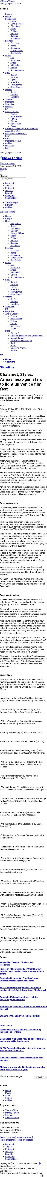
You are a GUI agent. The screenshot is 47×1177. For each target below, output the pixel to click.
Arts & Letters (12, 111)
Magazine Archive (13, 141)
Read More (5, 965)
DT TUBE (9, 145)
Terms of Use (11, 1110)
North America (17, 70)
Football (14, 77)
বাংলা (1, 171)
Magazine (9, 102)
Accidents (15, 38)
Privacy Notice (12, 1113)
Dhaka (13, 28)
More (7, 331)
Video (7, 1095)
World (8, 55)
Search (8, 1098)
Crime (13, 21)
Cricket (13, 75)
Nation (13, 236)
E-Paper (9, 205)
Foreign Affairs (17, 233)
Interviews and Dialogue (16, 133)
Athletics (14, 82)
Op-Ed (13, 92)
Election (14, 231)
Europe (13, 67)
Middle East (15, 65)
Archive (8, 143)
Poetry (13, 114)
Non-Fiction (15, 124)
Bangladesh (10, 19)
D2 (6, 109)
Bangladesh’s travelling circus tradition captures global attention (19, 998)
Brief (7, 136)
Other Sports (16, 87)
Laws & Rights (17, 24)
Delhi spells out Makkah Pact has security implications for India (20, 1030)
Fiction (13, 119)
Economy (14, 43)
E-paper (8, 14)
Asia (12, 58)
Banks (13, 46)
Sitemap (9, 1115)
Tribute (13, 121)
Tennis (13, 80)
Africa (13, 63)
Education (15, 26)
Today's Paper (11, 202)
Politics (13, 31)
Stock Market (16, 50)
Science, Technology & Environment (21, 128)
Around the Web (12, 131)
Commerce (15, 48)
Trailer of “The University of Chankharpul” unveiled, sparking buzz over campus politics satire (22, 971)
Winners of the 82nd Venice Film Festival (20, 1016)
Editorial (14, 94)
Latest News (6, 1025)
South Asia (15, 60)
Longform (14, 97)
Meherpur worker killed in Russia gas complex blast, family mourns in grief (22, 1068)
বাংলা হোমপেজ (40, 1077)
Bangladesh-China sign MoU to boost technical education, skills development (23, 1040)
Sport (7, 72)
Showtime (9, 104)
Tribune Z (9, 99)
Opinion (8, 89)
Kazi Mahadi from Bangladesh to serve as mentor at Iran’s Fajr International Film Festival (23, 988)
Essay (13, 126)
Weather (14, 33)
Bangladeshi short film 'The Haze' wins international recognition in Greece (19, 979)
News (7, 221)
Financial (9, 106)
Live (7, 148)
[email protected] (8, 1137)
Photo (8, 138)
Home (8, 16)
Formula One (16, 85)
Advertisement (12, 1117)
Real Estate (15, 53)
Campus (14, 36)
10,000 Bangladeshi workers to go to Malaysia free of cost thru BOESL (22, 1049)
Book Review (16, 116)
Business (9, 41)
